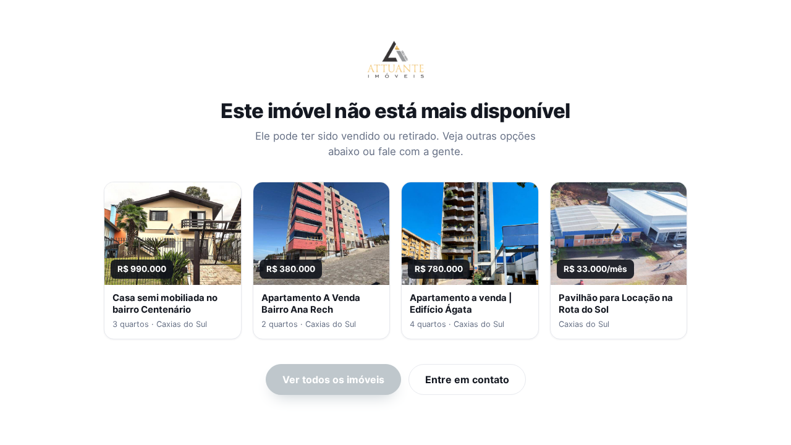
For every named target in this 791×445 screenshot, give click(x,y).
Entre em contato (467, 379)
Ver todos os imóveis (333, 379)
